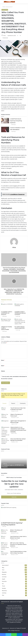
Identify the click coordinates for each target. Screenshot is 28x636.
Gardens (4, 588)
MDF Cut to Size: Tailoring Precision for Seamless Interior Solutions (18, 544)
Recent (13, 403)
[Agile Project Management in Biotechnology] (5, 423)
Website (3, 371)
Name (3, 360)
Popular (4, 403)
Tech (3, 569)
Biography (4, 572)
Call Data (4, 593)
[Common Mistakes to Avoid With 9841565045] (5, 129)
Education (4, 581)
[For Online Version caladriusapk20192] (21, 321)
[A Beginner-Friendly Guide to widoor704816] (7, 321)
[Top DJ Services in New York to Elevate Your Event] (5, 410)
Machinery (4, 590)
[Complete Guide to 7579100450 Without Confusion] (21, 306)
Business (4, 574)
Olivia (4, 35)
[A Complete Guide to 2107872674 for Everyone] (7, 306)
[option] (14, 460)
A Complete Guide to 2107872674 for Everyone (6, 313)
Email (2, 365)
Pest (3, 595)
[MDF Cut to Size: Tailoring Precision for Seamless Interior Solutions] (5, 546)
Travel (3, 586)
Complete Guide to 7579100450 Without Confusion (20, 313)
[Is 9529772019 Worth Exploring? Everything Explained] (5, 120)
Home (3, 6)
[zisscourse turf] (9, 1)
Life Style (4, 576)
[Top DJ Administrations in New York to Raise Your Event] (5, 553)
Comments (22, 403)
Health (3, 579)
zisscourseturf (9, 6)
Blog (3, 567)
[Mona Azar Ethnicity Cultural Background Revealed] (5, 441)
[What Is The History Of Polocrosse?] (5, 416)
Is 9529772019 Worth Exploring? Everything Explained (16, 120)
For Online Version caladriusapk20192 (20, 327)
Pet (3, 583)
